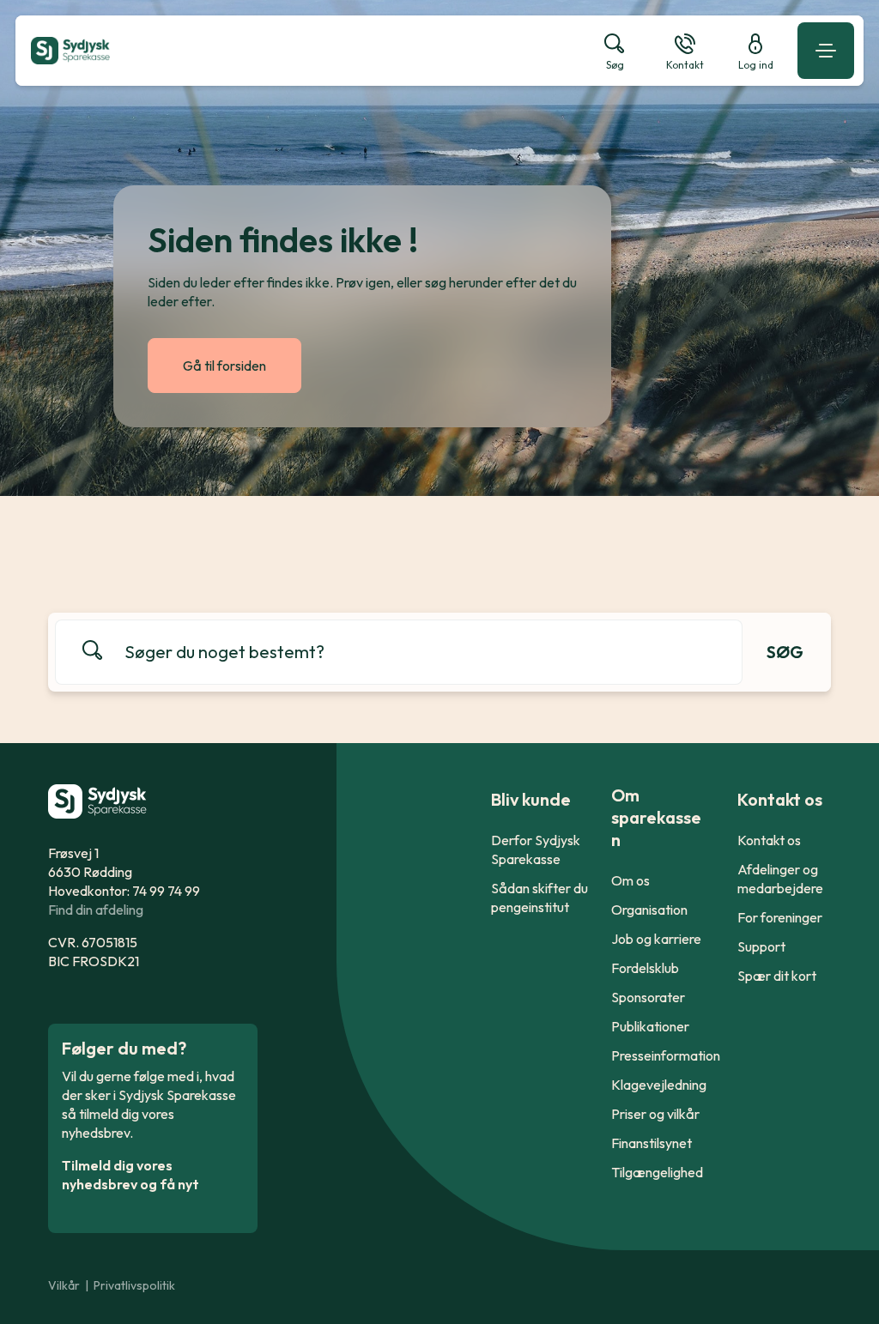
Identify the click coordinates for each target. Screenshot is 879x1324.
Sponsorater (648, 997)
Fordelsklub (645, 967)
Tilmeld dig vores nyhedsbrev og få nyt (130, 1175)
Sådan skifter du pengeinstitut (539, 898)
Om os (630, 880)
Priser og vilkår (655, 1113)
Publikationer (650, 1026)
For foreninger (779, 917)
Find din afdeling (95, 909)
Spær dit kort (776, 975)
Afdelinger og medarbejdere (780, 879)
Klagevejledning (658, 1084)
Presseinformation (665, 1055)
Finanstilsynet (651, 1143)
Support (761, 946)
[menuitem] (300, 50)
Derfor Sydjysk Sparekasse (535, 849)
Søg (785, 651)
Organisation (649, 909)
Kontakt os (769, 840)
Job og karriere (656, 938)
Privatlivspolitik (134, 1285)
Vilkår (64, 1285)
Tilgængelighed (657, 1172)
